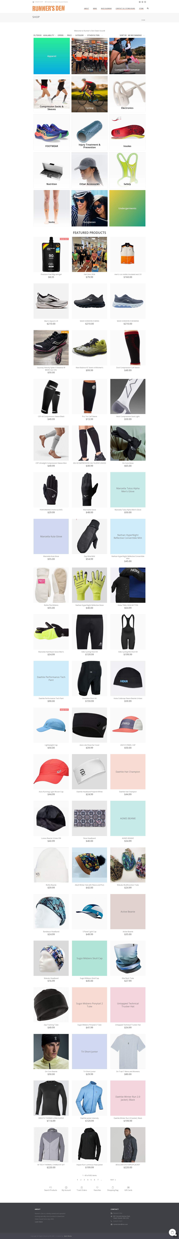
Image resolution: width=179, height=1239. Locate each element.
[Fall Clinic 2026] (89, 254)
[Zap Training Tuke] (51, 1005)
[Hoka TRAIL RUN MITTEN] (127, 585)
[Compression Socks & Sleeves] (52, 90)
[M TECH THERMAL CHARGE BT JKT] (51, 1144)
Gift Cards (128, 1190)
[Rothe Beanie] (51, 865)
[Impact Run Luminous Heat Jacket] (89, 1144)
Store (141, 8)
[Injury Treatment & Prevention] (89, 128)
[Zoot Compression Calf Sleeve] (127, 347)
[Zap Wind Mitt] (89, 536)
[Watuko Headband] (51, 958)
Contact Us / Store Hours (125, 8)
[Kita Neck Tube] (127, 958)
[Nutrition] (52, 166)
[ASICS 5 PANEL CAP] (127, 725)
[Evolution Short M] (89, 678)
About (86, 8)
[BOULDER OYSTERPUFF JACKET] (127, 1144)
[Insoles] (127, 128)
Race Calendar (106, 8)
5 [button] (91, 1180)
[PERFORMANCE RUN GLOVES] (51, 489)
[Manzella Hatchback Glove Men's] (51, 631)
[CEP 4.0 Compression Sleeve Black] (51, 396)
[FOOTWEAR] (52, 128)
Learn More (39, 1222)
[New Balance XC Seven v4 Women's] (89, 347)
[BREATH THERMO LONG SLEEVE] (51, 1098)
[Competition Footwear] (127, 52)
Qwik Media (68, 1236)
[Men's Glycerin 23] (51, 301)
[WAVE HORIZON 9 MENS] (89, 301)
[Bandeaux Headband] (51, 911)
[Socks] (52, 204)
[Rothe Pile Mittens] (51, 585)
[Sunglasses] (89, 204)
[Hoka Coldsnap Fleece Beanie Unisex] (127, 678)
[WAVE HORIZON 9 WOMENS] (127, 301)
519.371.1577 (39, 2)
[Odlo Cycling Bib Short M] (127, 631)
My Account (66, 1190)
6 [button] (94, 1180)
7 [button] (97, 1180)
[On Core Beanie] (51, 1051)
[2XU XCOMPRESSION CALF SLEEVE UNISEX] (89, 443)
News (95, 8)
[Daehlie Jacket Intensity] (89, 1098)
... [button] (101, 1180)
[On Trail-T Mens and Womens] (127, 1051)
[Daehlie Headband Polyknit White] (89, 771)
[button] (113, 1180)
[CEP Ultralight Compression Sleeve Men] (51, 443)
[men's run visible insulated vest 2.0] (127, 254)
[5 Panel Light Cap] (89, 911)
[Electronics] (127, 90)
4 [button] (87, 1180)
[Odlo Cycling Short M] (89, 631)
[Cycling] (89, 90)
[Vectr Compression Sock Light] (127, 396)
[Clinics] (89, 52)
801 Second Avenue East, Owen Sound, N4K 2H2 (121, 1217)
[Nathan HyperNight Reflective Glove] (89, 585)
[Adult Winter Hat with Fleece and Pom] (89, 865)
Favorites (97, 1190)
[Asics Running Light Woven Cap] (51, 771)
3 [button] (84, 1180)
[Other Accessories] (89, 166)
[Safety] (127, 166)
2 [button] (80, 1180)
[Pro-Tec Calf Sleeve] (89, 396)
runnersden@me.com (120, 1224)
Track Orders (82, 1190)
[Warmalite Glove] (89, 489)
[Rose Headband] (89, 818)
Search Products (50, 1190)
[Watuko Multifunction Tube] (127, 865)
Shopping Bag (112, 1190)
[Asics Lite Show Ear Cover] (89, 725)
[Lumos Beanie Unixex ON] (51, 818)
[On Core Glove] (127, 443)
